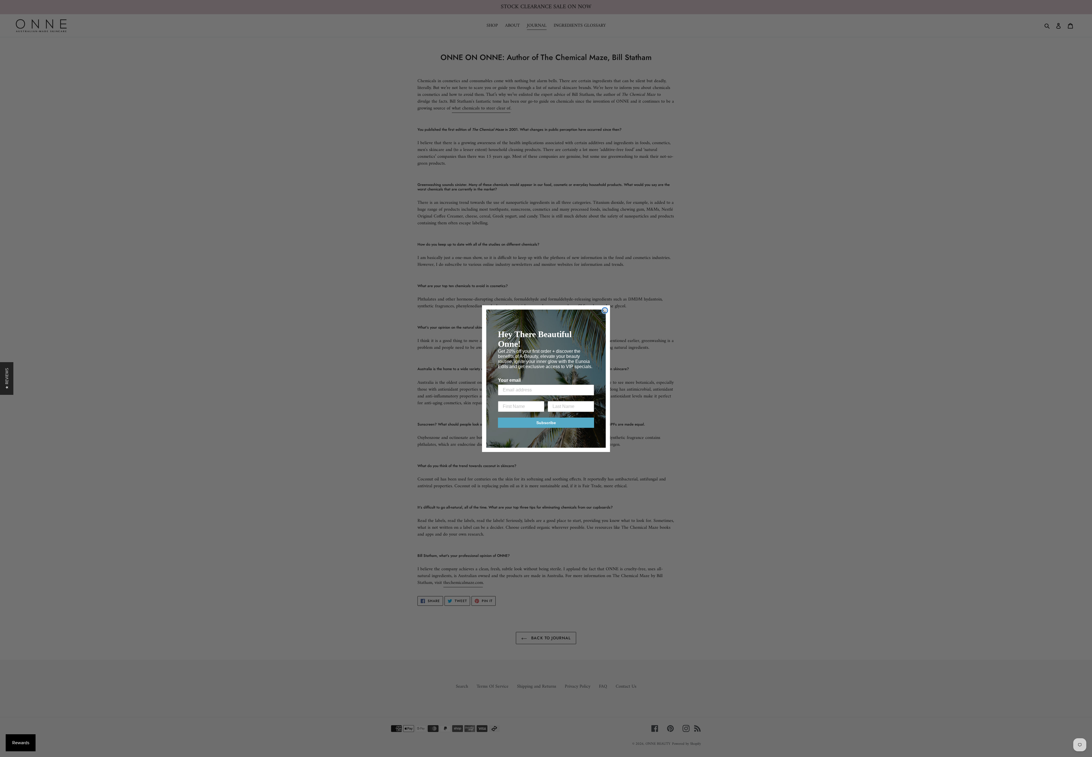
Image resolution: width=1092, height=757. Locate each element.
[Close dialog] (605, 310)
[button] (6, 378)
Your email (509, 380)
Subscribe (546, 422)
